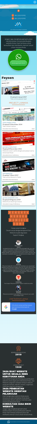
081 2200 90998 (20, 15)
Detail (33, 128)
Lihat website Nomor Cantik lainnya (11, 155)
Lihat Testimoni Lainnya (18, 299)
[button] (35, 2)
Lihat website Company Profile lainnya (11, 204)
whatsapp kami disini (18, 63)
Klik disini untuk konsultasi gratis (20, 421)
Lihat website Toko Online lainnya (10, 128)
